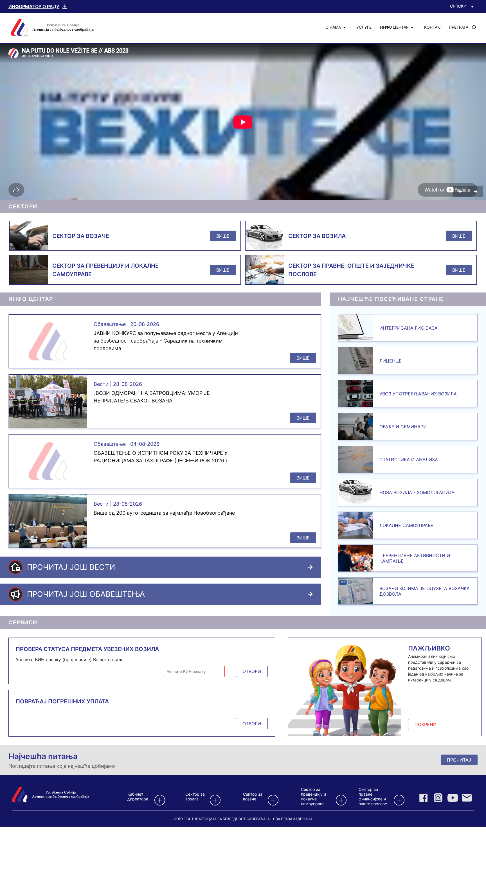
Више (223, 236)
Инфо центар (394, 27)
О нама (333, 27)
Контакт (433, 27)
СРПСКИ (458, 6)
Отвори (251, 671)
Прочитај (459, 760)
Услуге (364, 27)
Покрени (425, 724)
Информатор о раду (33, 6)
